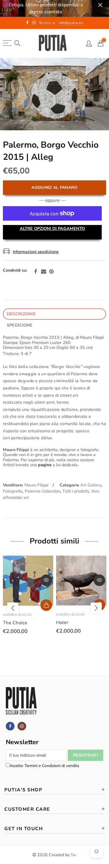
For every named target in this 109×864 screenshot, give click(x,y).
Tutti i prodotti (75, 491)
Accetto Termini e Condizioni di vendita (44, 765)
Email (43, 271)
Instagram (21, 726)
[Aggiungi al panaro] (46, 605)
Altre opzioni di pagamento (52, 228)
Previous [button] (12, 608)
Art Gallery (90, 485)
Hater (62, 622)
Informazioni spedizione (36, 252)
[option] (54, 94)
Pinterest (51, 271)
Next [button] (96, 608)
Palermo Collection (42, 491)
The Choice (15, 622)
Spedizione (20, 325)
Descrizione (21, 314)
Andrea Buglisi (17, 615)
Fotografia (12, 491)
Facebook (35, 271)
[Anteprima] (46, 580)
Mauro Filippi (36, 485)
